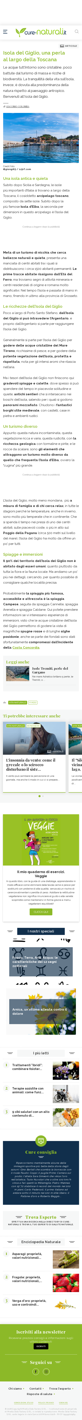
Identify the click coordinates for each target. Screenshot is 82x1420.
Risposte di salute (39, 1394)
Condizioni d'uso (23, 1402)
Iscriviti (41, 1346)
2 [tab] (43, 796)
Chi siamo (15, 1388)
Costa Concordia (26, 647)
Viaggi (32, 703)
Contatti (35, 1388)
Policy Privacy (46, 1402)
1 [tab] (39, 796)
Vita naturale (17, 703)
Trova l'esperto (60, 1388)
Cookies (63, 1402)
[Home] (41, 32)
